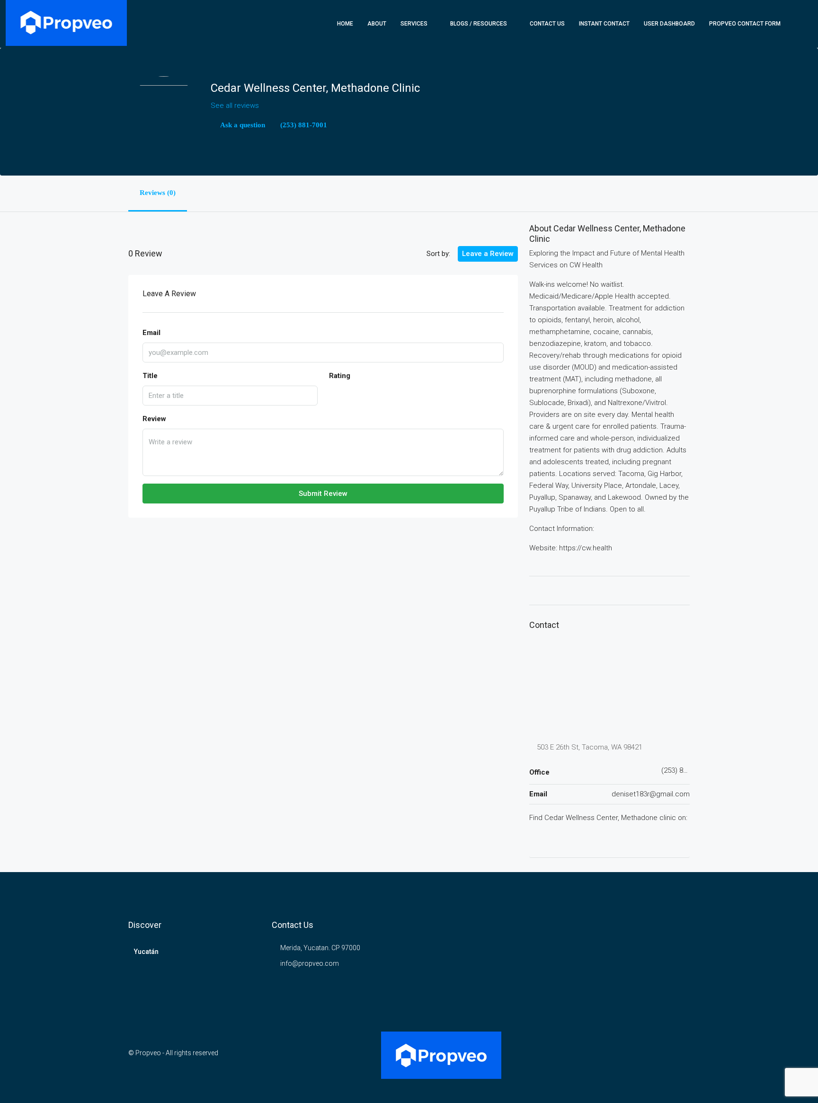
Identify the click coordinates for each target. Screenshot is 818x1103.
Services (413, 23)
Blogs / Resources (478, 23)
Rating (339, 375)
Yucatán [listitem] (146, 951)
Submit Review (323, 493)
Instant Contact (604, 23)
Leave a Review (488, 253)
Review (154, 419)
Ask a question (241, 125)
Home (345, 23)
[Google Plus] (534, 837)
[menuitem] (798, 24)
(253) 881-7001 (302, 125)
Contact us (547, 23)
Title (150, 375)
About (376, 23)
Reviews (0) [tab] (158, 192)
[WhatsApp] (681, 1058)
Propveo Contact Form (745, 23)
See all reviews (235, 105)
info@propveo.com (309, 963)
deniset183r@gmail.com (651, 794)
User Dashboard (669, 23)
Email (151, 332)
